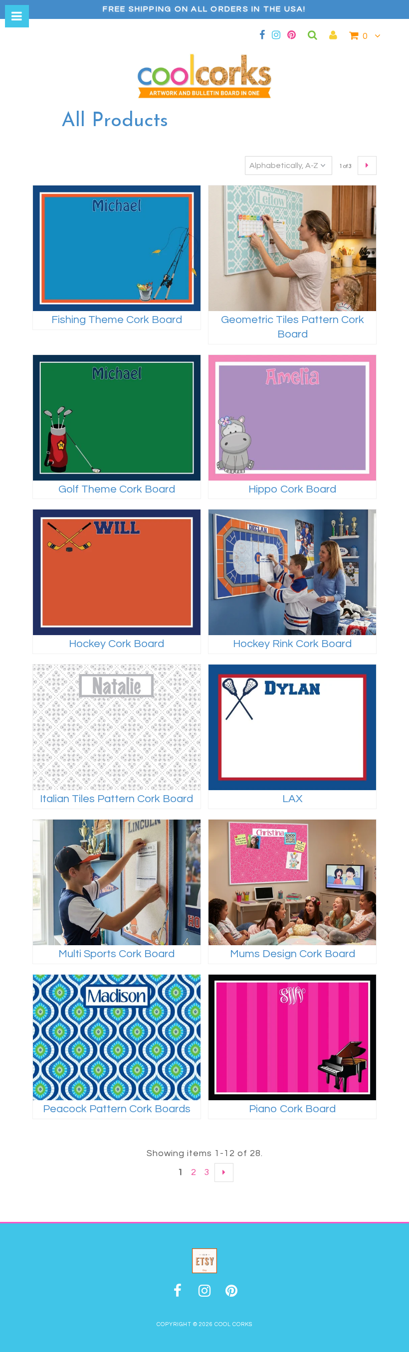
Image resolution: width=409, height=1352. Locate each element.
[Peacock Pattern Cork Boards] (117, 1037)
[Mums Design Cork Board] (292, 882)
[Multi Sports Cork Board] (117, 882)
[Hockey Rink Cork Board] (292, 572)
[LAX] (292, 727)
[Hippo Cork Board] (292, 418)
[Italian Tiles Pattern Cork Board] (117, 727)
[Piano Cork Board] (292, 1037)
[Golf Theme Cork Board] (117, 418)
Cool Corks (233, 1324)
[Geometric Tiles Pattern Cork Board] (292, 248)
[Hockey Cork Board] (117, 572)
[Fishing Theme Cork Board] (117, 248)
